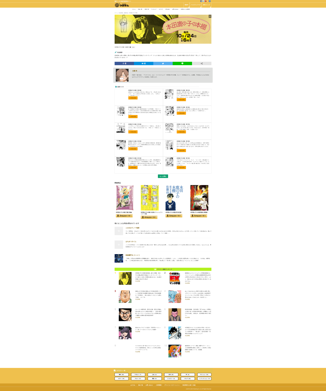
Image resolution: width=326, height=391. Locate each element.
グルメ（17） (138, 378)
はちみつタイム (131, 241)
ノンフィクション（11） (205, 378)
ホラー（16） (121, 378)
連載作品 (126, 12)
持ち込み (168, 9)
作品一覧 (140, 9)
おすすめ (132, 385)
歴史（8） (154, 378)
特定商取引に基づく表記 (189, 385)
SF (210, 16)
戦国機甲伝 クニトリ (133, 255)
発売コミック (206, 5)
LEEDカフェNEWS (185, 9)
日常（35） (171, 374)
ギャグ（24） (187, 378)
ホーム (133, 9)
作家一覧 (147, 9)
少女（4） (154, 374)
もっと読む (163, 176)
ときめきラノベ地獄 (132, 228)
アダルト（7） (138, 374)
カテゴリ (161, 9)
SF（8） (188, 374)
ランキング (153, 9)
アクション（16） (204, 374)
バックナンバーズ (195, 5)
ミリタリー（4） (171, 378)
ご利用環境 (158, 385)
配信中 (186, 5)
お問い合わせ (175, 9)
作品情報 (121, 12)
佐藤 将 (134, 71)
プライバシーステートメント (172, 385)
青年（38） (121, 374)
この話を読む (133, 98)
